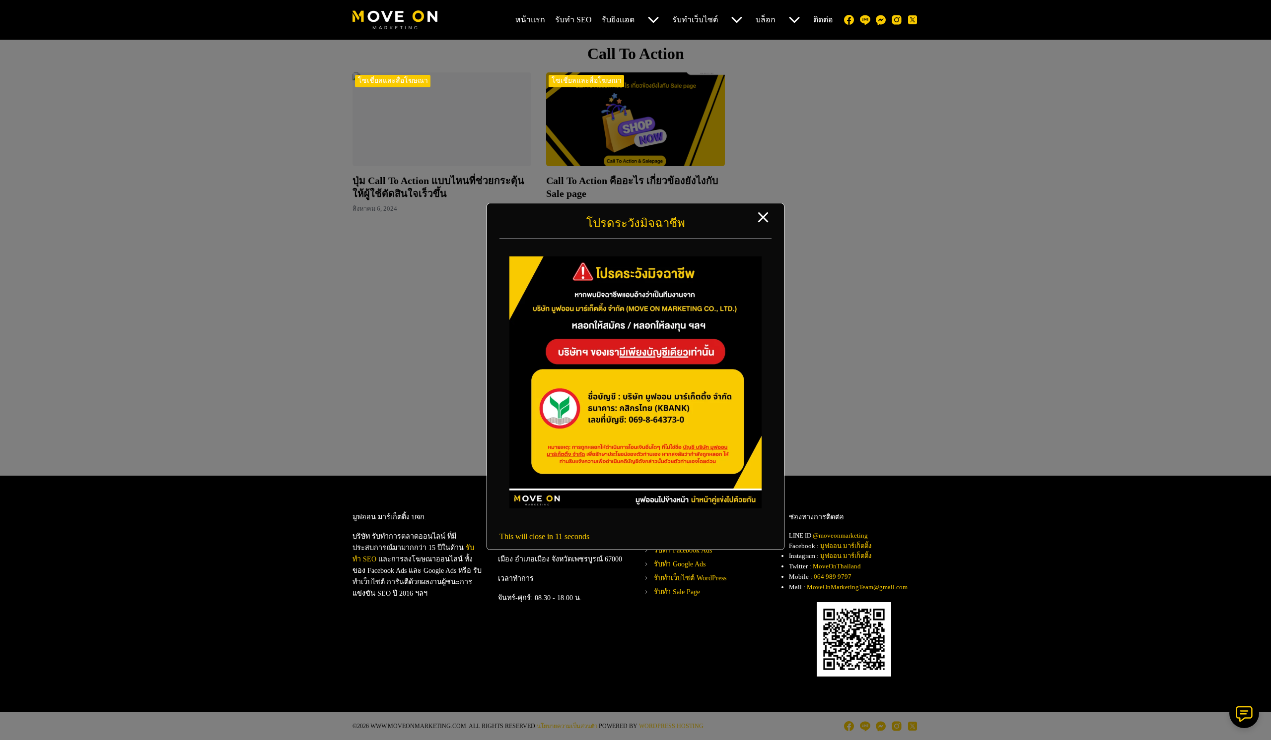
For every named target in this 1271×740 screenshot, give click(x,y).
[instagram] (897, 20)
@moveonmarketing (840, 535)
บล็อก (766, 19)
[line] (865, 20)
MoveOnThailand (837, 566)
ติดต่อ (823, 19)
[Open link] (635, 505)
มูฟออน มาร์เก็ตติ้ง (845, 546)
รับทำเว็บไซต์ (695, 19)
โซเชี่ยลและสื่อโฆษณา (393, 80)
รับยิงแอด (618, 19)
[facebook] (849, 20)
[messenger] (881, 20)
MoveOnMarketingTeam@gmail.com (857, 587)
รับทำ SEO (573, 19)
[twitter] (912, 20)
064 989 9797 (832, 576)
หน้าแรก (530, 19)
